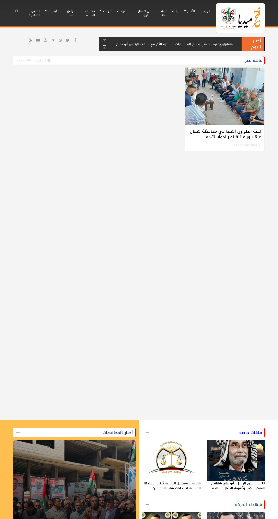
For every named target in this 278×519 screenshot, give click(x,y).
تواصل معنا (70, 13)
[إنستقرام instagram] (45, 40)
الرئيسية (205, 11)
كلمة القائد (163, 13)
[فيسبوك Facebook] (75, 40)
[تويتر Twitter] (67, 40)
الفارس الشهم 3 (34, 13)
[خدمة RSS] (30, 40)
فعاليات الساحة (90, 13)
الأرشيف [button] (52, 11)
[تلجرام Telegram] (53, 40)
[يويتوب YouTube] (38, 40)
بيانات (175, 11)
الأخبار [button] (191, 11)
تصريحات (122, 11)
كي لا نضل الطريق (144, 13)
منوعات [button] (107, 11)
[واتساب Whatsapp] (60, 40)
